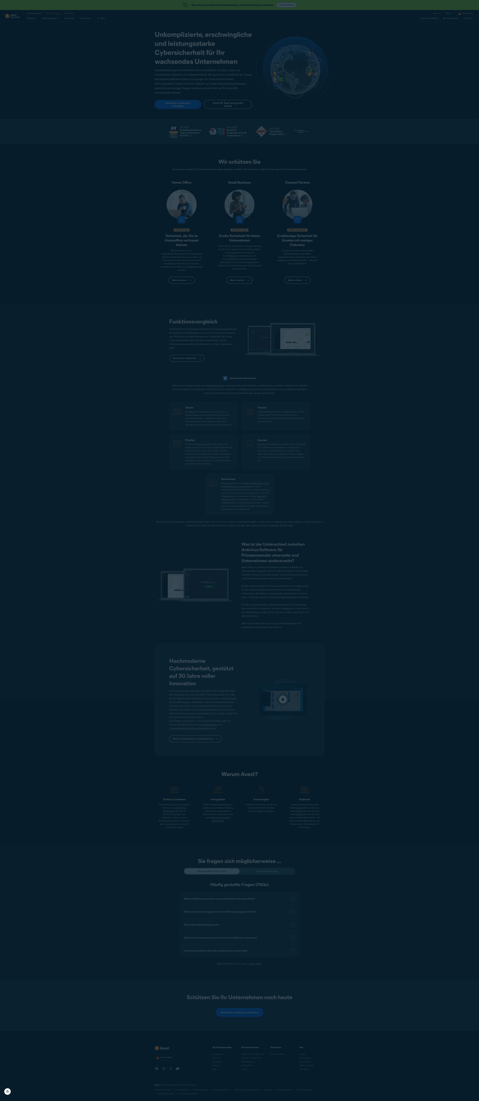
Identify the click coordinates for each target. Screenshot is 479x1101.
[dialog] (239, 550)
